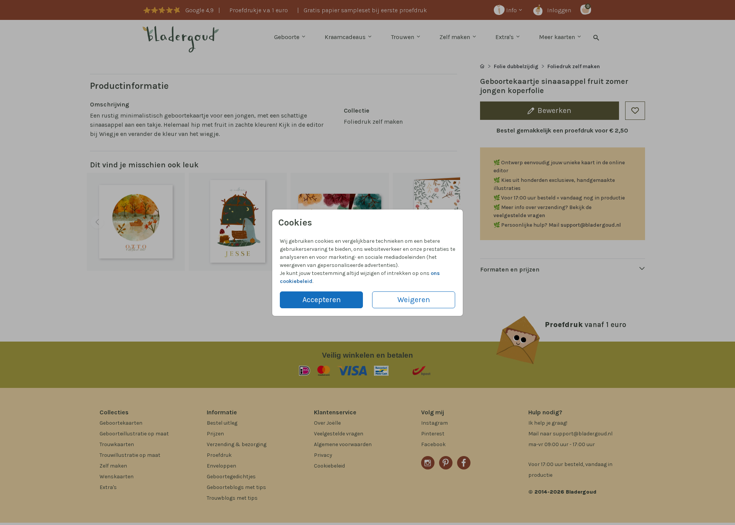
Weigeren (413, 299)
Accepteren (321, 299)
